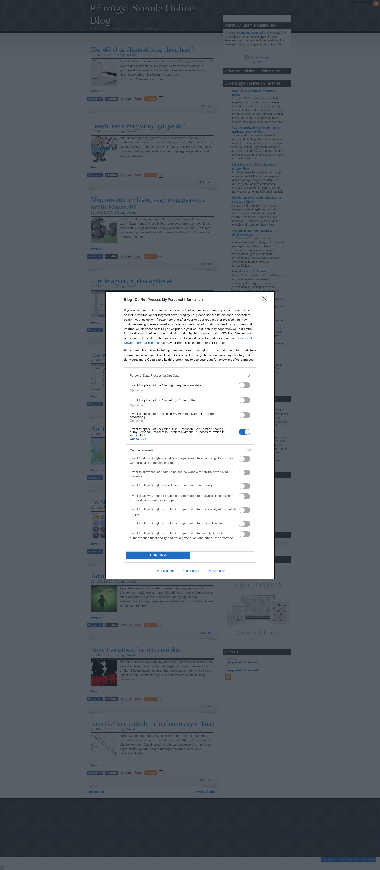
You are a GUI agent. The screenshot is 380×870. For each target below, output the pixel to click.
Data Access (190, 570)
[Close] (266, 300)
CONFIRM (158, 555)
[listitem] (190, 375)
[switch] (244, 385)
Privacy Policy (215, 570)
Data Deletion (165, 570)
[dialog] (190, 435)
